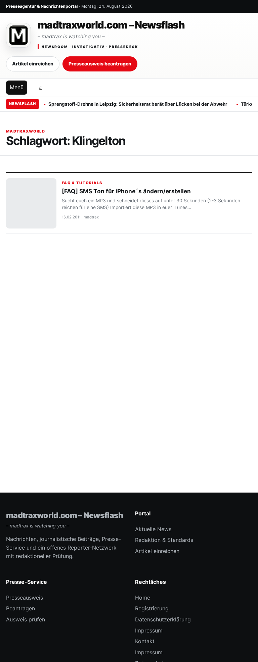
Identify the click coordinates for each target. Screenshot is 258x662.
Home (142, 597)
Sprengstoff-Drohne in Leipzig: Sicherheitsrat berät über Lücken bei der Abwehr (137, 104)
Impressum (149, 630)
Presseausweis (24, 597)
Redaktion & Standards (164, 540)
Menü (17, 87)
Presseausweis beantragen (100, 63)
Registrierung (152, 608)
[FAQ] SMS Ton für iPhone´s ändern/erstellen (126, 191)
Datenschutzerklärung (163, 619)
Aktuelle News (153, 529)
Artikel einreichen (32, 63)
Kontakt (145, 641)
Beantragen (20, 608)
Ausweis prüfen (25, 619)
